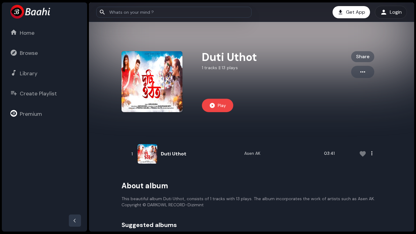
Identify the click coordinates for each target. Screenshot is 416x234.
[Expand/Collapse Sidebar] (75, 220)
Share (362, 56)
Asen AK (252, 153)
